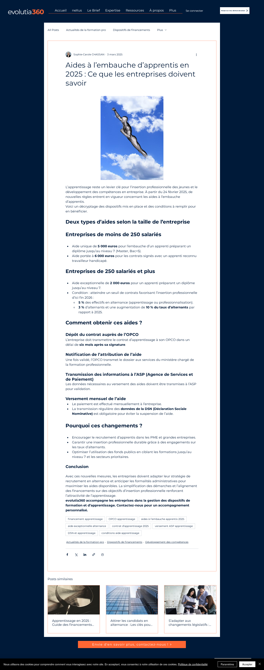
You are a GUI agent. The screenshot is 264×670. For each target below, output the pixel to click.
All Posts (53, 30)
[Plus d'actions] (196, 54)
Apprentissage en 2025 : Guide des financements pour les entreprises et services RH (72, 623)
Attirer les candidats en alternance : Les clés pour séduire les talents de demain (131, 623)
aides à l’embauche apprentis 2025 (162, 519)
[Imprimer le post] (102, 554)
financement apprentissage (85, 519)
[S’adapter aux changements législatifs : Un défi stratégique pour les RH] (190, 599)
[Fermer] (260, 664)
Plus (160, 30)
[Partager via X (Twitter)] (76, 554)
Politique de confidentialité (193, 664)
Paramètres (227, 664)
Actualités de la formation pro (86, 30)
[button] (135, 12)
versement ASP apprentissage (174, 526)
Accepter (247, 664)
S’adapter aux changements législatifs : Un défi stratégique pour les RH (189, 623)
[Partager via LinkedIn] (85, 554)
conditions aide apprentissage (120, 533)
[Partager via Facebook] (67, 554)
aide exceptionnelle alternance (87, 526)
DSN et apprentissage (81, 533)
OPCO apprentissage (122, 519)
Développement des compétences (166, 542)
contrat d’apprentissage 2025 (130, 526)
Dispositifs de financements (131, 30)
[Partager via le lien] (93, 554)
